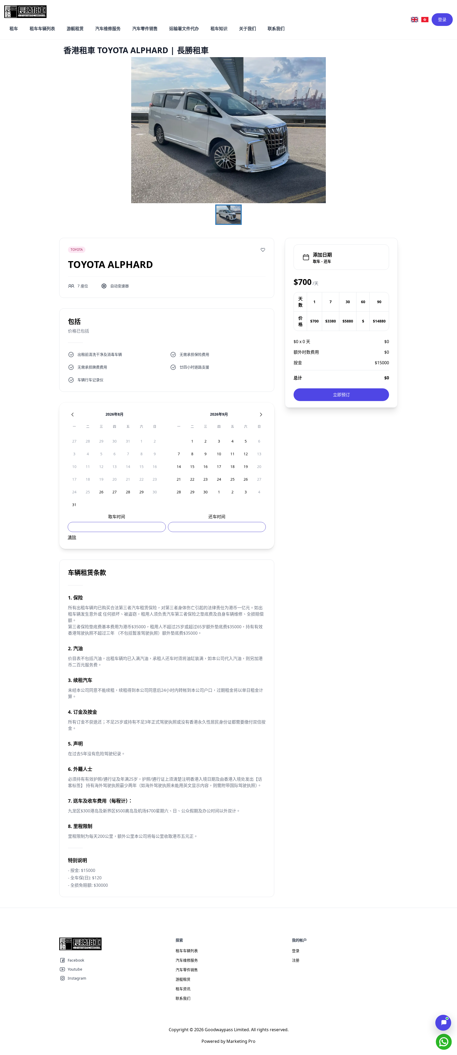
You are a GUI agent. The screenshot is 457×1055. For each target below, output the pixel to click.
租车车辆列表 (42, 28)
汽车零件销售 (145, 28)
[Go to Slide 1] (228, 214)
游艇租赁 (75, 28)
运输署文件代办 (184, 28)
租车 (14, 28)
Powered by (228, 1041)
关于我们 (247, 28)
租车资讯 (183, 988)
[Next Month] (261, 414)
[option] (74, 441)
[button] (228, 130)
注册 (295, 960)
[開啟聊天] (443, 1023)
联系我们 (276, 28)
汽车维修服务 (108, 28)
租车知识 (219, 28)
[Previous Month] (72, 414)
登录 (442, 19)
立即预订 (341, 395)
